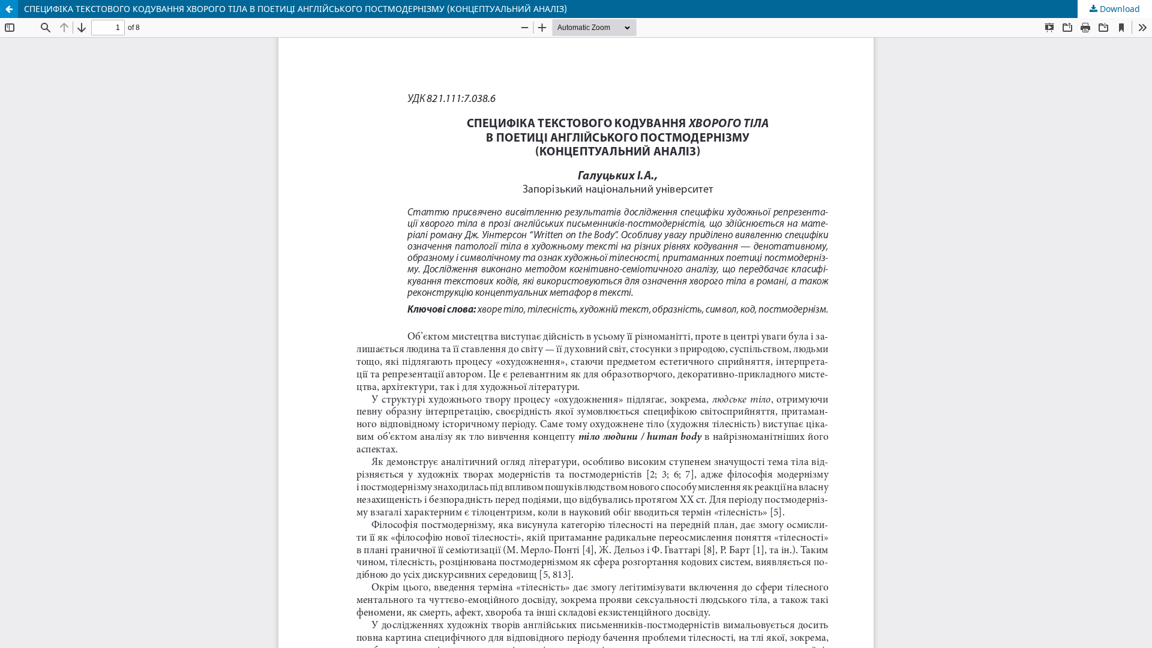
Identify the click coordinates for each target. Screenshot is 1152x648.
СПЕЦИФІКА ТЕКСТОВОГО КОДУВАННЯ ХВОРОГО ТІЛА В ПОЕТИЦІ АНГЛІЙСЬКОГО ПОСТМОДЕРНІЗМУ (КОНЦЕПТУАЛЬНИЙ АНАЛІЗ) (295, 8)
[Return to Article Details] (9, 9)
